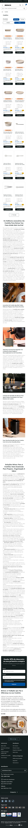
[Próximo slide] (12, 36)
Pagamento (15, 760)
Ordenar (8, 22)
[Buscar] (24, 8)
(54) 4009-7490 (5, 776)
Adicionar (9, 52)
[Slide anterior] (3, 36)
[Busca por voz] (3, 8)
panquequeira (16, 455)
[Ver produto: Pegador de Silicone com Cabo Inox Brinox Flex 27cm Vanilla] (8, 187)
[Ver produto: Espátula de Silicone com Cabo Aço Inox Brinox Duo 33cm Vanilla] (20, 187)
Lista (23, 19)
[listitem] (2, 801)
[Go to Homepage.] (3, 11)
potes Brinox (6, 362)
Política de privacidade (17, 758)
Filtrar (19, 22)
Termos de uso (15, 762)
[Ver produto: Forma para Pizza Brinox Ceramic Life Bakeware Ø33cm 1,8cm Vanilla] (20, 93)
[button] (14, 792)
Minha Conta (15, 752)
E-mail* (4, 674)
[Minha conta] (23, 5)
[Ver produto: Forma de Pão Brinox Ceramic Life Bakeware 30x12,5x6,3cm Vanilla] (8, 30)
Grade (17, 19)
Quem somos (3, 745)
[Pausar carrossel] (1, 1)
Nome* (4, 668)
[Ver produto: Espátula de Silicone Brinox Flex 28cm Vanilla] (20, 155)
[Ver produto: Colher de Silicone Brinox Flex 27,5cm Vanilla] (8, 155)
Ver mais (14, 214)
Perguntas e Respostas (17, 750)
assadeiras (15, 273)
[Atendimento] (20, 5)
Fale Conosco (15, 745)
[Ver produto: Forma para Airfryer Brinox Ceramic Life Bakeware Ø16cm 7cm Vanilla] (8, 61)
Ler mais (3, 713)
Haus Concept (4, 757)
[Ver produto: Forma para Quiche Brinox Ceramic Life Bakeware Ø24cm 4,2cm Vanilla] (20, 61)
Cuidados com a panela (5, 755)
